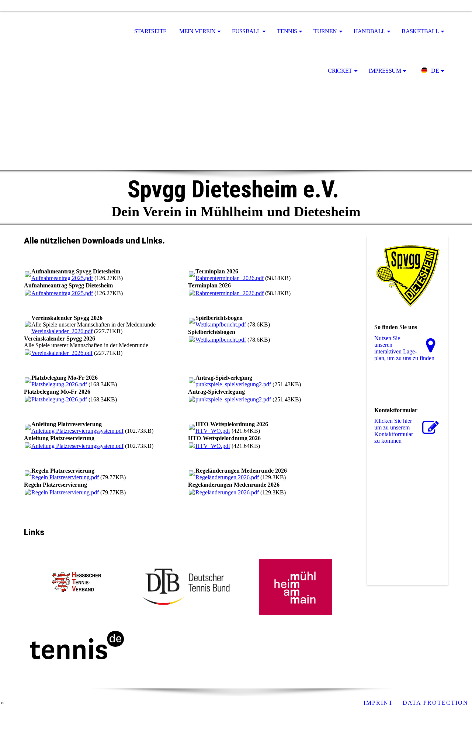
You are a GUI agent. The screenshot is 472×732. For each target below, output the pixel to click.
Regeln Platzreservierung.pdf (65, 477)
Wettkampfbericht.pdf (220, 324)
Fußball (246, 31)
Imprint (379, 703)
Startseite (150, 31)
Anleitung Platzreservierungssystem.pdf (77, 431)
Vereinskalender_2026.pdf (62, 331)
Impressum (385, 71)
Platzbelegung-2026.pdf (59, 384)
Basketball (420, 31)
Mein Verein (197, 31)
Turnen (325, 31)
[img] (61, 31)
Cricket (340, 71)
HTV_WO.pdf (212, 431)
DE (435, 71)
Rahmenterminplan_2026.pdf (229, 278)
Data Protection (435, 703)
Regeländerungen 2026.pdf (227, 477)
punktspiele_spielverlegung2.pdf (233, 384)
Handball (369, 31)
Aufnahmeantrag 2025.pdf (62, 278)
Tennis (287, 31)
